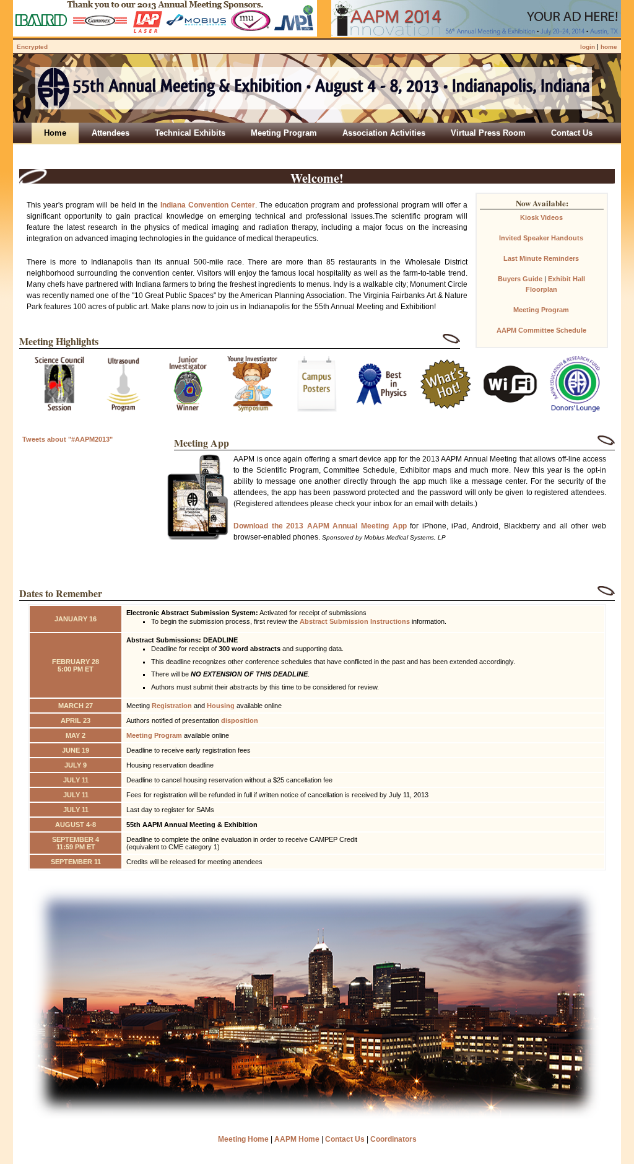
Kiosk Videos (541, 217)
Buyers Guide (520, 278)
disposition (239, 720)
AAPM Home (296, 1139)
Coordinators (393, 1139)
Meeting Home (243, 1139)
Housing (221, 705)
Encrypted (32, 46)
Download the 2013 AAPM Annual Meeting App (320, 526)
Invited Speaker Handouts (541, 238)
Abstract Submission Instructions (355, 621)
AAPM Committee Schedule (541, 330)
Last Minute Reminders (541, 258)
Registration (172, 705)
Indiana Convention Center (207, 205)
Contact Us (345, 1139)
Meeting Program (541, 309)
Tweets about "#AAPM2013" (67, 439)
